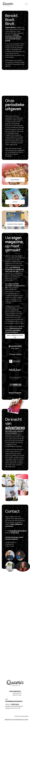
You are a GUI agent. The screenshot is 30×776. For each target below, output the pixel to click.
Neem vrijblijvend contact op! (15, 336)
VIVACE (15, 202)
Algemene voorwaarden (12, 719)
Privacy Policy (24, 719)
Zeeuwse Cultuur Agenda (15, 224)
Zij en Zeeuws (15, 180)
